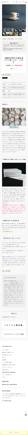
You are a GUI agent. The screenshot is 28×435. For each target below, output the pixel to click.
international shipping (8, 372)
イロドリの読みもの (7, 374)
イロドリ (5, 1)
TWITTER (5, 381)
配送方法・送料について (8, 352)
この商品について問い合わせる (13, 432)
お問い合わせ (5, 369)
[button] (8, 16)
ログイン (4, 357)
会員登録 (4, 359)
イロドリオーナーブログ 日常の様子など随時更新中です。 (9, 332)
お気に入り (14, 68)
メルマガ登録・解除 (7, 362)
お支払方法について (7, 354)
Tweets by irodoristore (9, 384)
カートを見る (5, 349)
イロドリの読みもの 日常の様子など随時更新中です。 (9, 323)
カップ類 (8, 74)
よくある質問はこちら (7, 231)
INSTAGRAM (6, 390)
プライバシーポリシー (7, 367)
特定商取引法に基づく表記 (8, 364)
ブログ (3, 377)
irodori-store (7, 400)
